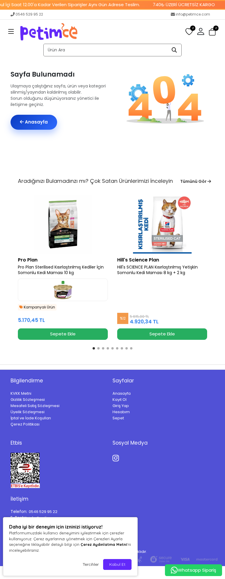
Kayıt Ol (119, 399)
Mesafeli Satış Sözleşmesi (35, 405)
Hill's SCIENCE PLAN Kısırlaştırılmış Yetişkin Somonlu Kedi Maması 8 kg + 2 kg (157, 270)
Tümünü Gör (193, 181)
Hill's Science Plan (138, 259)
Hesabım (121, 412)
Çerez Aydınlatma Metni (104, 544)
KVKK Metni (21, 393)
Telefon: (19, 511)
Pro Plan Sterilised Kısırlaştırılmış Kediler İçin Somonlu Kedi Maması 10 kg (61, 270)
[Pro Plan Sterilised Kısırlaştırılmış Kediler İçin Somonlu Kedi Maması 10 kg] (63, 224)
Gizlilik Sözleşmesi (28, 399)
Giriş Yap (120, 405)
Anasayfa (36, 122)
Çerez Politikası (25, 424)
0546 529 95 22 (29, 14)
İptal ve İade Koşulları (31, 418)
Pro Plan (28, 259)
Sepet (118, 418)
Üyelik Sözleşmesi (28, 412)
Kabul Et (117, 564)
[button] (11, 32)
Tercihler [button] (91, 564)
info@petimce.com (193, 14)
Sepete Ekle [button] (63, 334)
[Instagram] (116, 457)
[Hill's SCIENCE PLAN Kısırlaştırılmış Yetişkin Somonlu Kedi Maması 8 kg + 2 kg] (162, 224)
